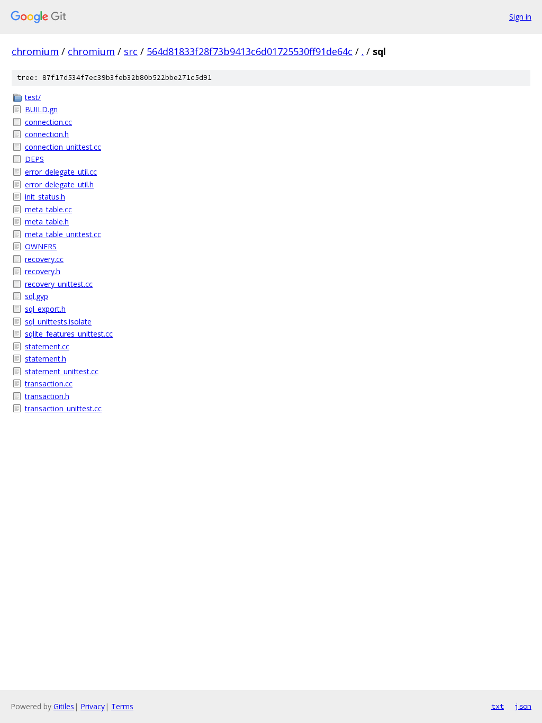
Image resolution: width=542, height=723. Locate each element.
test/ (33, 97)
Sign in (520, 17)
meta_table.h (47, 221)
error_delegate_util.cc (61, 172)
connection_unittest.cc (63, 147)
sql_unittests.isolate (58, 322)
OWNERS (41, 246)
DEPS (34, 159)
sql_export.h (45, 309)
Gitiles (63, 706)
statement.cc (47, 346)
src (131, 51)
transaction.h (47, 396)
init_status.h (45, 197)
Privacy (92, 706)
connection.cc (48, 122)
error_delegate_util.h (59, 184)
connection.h (47, 134)
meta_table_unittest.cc (63, 234)
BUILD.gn (41, 109)
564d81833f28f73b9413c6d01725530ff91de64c (250, 51)
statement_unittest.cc (61, 371)
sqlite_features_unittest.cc (69, 334)
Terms (122, 706)
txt (497, 706)
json (522, 706)
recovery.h (42, 271)
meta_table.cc (48, 209)
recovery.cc (44, 259)
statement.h (45, 359)
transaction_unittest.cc (63, 408)
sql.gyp (36, 296)
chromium (35, 51)
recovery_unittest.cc (59, 284)
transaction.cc (49, 383)
